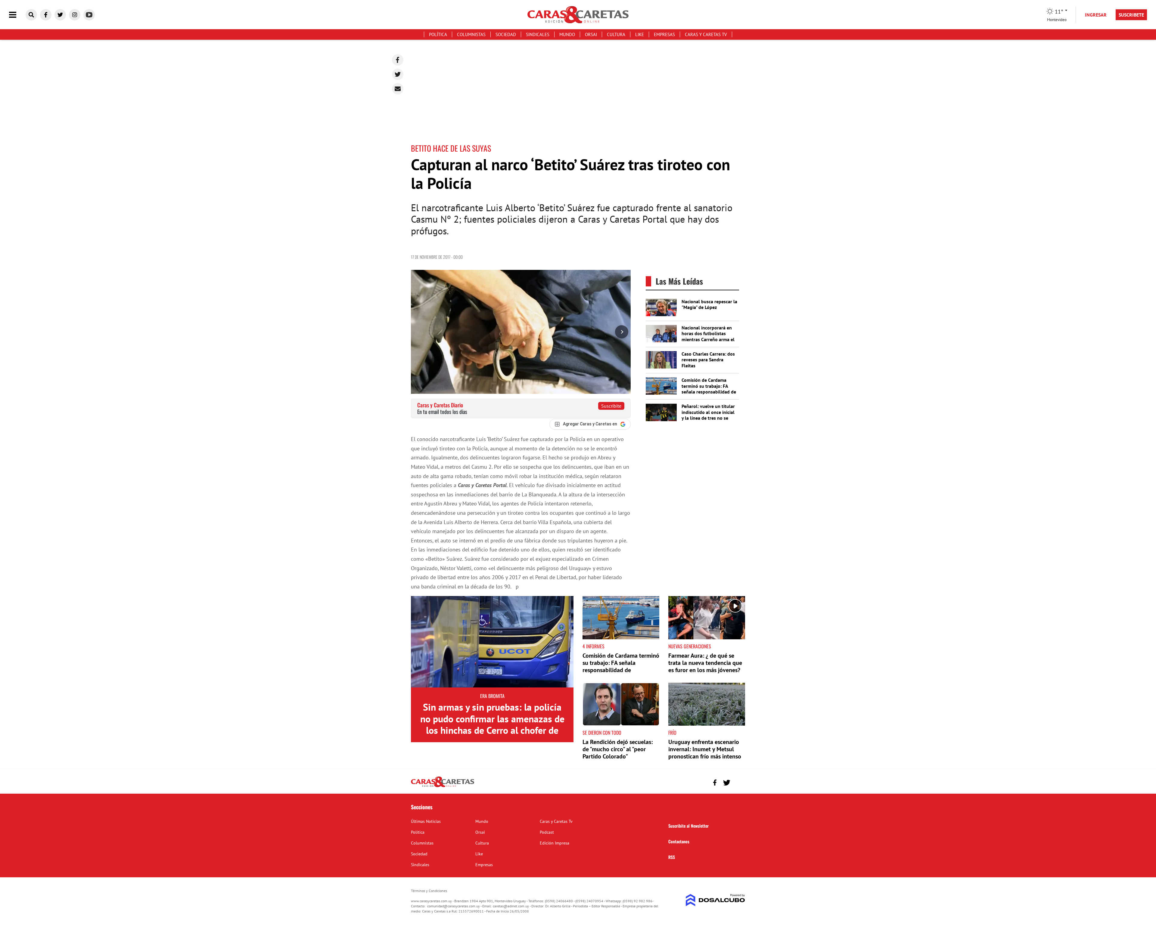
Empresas (664, 34)
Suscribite (611, 406)
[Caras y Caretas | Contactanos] (738, 782)
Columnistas (471, 34)
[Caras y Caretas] (442, 787)
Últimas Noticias (426, 821)
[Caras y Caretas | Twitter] (60, 14)
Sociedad (506, 34)
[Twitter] (397, 74)
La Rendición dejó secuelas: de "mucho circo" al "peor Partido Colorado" (618, 749)
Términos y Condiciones (429, 890)
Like (639, 34)
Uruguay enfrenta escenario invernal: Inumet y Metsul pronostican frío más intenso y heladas (704, 752)
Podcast (547, 832)
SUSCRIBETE (1131, 15)
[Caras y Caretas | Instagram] (74, 14)
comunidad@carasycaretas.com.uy (453, 906)
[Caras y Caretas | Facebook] (45, 14)
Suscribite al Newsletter (688, 826)
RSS (671, 857)
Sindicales (537, 34)
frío (672, 732)
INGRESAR (1096, 15)
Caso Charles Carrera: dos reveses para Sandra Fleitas (708, 359)
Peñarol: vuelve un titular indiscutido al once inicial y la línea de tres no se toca (708, 415)
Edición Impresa (554, 843)
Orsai (591, 34)
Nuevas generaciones (689, 646)
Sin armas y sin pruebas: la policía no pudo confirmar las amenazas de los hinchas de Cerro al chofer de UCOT (492, 724)
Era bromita (492, 695)
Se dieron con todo (602, 732)
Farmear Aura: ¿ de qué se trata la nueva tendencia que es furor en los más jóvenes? (705, 663)
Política (438, 34)
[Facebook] (397, 60)
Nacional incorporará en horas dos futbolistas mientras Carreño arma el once (708, 336)
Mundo (567, 34)
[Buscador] (31, 14)
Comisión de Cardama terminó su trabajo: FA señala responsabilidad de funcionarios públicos (709, 388)
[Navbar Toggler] (17, 15)
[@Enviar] (397, 88)
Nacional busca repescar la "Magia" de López (709, 304)
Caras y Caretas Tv (706, 34)
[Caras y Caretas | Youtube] (89, 14)
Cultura (616, 34)
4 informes (593, 646)
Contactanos (678, 841)
